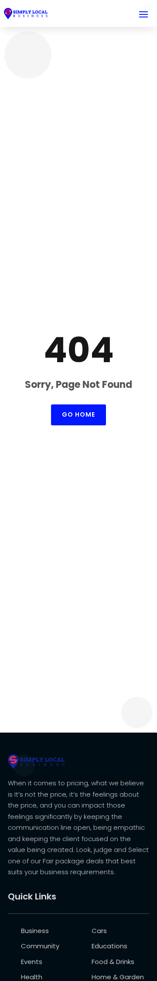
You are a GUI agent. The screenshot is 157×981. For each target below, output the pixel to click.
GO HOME (78, 414)
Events (31, 961)
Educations (109, 945)
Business (35, 930)
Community (40, 945)
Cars (99, 930)
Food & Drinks (113, 961)
